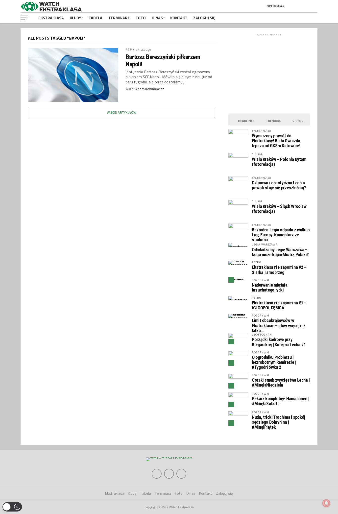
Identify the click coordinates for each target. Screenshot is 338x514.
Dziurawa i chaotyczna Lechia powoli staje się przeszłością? (279, 185)
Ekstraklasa (51, 18)
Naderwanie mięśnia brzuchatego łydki (269, 287)
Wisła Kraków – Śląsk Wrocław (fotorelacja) (279, 209)
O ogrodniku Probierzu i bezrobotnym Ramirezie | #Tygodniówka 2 (274, 362)
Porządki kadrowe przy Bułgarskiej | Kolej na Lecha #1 (279, 342)
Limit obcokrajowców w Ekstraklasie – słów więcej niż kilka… (278, 325)
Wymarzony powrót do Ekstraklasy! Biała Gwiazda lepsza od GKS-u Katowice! (276, 140)
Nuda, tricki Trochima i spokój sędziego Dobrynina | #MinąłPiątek (278, 422)
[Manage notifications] (326, 503)
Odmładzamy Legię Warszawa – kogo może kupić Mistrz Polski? (280, 252)
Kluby (75, 18)
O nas (157, 18)
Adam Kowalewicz (149, 89)
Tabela (95, 18)
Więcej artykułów (122, 112)
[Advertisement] (269, 72)
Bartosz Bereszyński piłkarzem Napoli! (163, 60)
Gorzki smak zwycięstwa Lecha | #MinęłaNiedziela (281, 382)
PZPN (130, 49)
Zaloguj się (204, 18)
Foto (141, 18)
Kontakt (178, 18)
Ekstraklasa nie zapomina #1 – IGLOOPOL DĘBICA (279, 305)
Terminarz (119, 18)
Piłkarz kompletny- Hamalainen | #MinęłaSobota (280, 401)
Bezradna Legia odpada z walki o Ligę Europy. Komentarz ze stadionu (281, 234)
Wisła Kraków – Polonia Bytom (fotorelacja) (279, 162)
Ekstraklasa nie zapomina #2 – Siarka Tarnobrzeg (279, 270)
